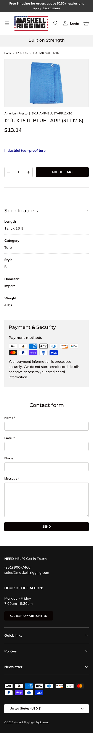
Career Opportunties (28, 616)
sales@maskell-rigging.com (26, 572)
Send (46, 526)
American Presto (15, 113)
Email (8, 438)
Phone (8, 458)
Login (74, 23)
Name (8, 418)
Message (10, 478)
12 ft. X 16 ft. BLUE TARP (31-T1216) (37, 53)
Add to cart (62, 172)
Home (8, 53)
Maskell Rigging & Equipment (31, 722)
